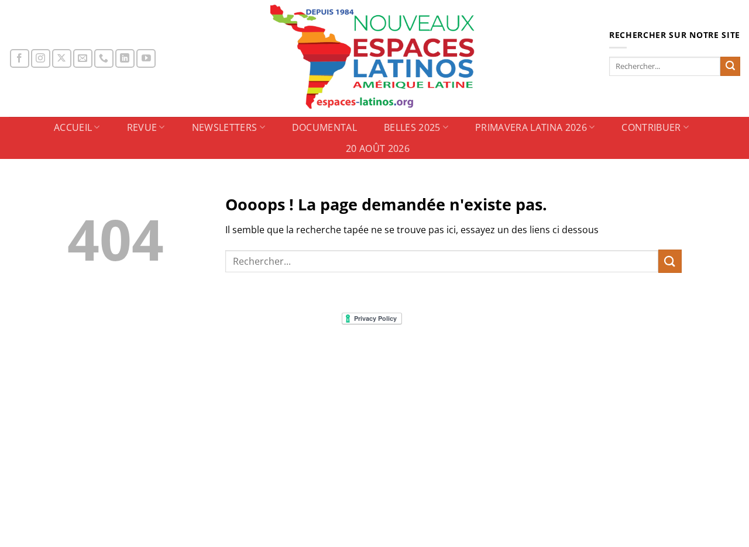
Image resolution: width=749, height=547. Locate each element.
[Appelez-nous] (104, 58)
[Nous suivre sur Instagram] (40, 58)
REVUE (142, 127)
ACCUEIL (73, 127)
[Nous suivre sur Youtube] (146, 58)
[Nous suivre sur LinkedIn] (125, 58)
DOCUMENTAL (324, 127)
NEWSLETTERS (224, 127)
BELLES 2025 (412, 127)
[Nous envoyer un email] (82, 58)
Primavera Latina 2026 (531, 127)
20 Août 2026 (378, 148)
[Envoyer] (730, 67)
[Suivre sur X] (61, 58)
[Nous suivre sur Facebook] (19, 58)
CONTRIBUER (651, 127)
